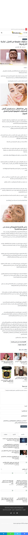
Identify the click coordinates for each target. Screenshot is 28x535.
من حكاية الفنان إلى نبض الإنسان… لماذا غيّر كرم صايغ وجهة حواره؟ (22, 499)
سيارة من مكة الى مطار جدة (23, 524)
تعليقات (5, 434)
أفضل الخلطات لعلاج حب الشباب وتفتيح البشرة (17, 80)
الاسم (25, 406)
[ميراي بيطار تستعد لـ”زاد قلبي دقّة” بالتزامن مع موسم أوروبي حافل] (23, 452)
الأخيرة (14, 434)
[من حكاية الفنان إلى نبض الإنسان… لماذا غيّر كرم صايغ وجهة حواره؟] (23, 458)
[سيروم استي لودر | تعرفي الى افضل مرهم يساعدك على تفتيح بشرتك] (20, 371)
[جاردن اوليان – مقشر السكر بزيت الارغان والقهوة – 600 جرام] (6, 372)
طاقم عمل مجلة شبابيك (7, 509)
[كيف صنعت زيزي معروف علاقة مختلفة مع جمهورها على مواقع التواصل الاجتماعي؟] (23, 464)
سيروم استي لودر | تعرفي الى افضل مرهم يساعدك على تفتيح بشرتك (21, 378)
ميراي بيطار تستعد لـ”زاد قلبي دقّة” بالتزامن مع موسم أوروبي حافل (13, 29)
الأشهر (22, 434)
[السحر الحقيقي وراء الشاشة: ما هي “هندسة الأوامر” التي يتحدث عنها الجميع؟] (23, 440)
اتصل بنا (13, 509)
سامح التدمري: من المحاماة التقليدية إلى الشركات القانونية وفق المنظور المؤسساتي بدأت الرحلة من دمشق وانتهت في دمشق (11, 446)
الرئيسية (24, 36)
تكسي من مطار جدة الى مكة (23, 526)
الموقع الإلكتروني (24, 415)
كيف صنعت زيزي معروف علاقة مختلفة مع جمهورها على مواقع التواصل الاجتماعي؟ (7, 499)
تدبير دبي (26, 520)
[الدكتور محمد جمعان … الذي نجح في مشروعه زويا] (20, 356)
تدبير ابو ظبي (26, 521)
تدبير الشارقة (26, 519)
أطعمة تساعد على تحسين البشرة (18, 341)
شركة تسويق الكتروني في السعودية (22, 530)
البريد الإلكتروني (24, 410)
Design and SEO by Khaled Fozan (7, 523)
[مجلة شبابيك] (17, 32)
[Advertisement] (14, 14)
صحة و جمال (20, 36)
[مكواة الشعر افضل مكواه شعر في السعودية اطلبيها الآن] (6, 356)
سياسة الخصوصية (18, 509)
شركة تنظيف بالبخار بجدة (24, 528)
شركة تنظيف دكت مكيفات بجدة (22, 527)
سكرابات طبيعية (21, 344)
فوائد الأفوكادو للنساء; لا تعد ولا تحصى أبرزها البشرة (16, 200)
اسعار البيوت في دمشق (24, 531)
